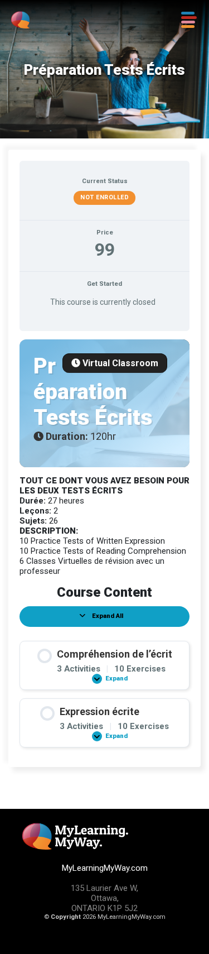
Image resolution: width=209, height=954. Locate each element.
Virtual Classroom (119, 363)
